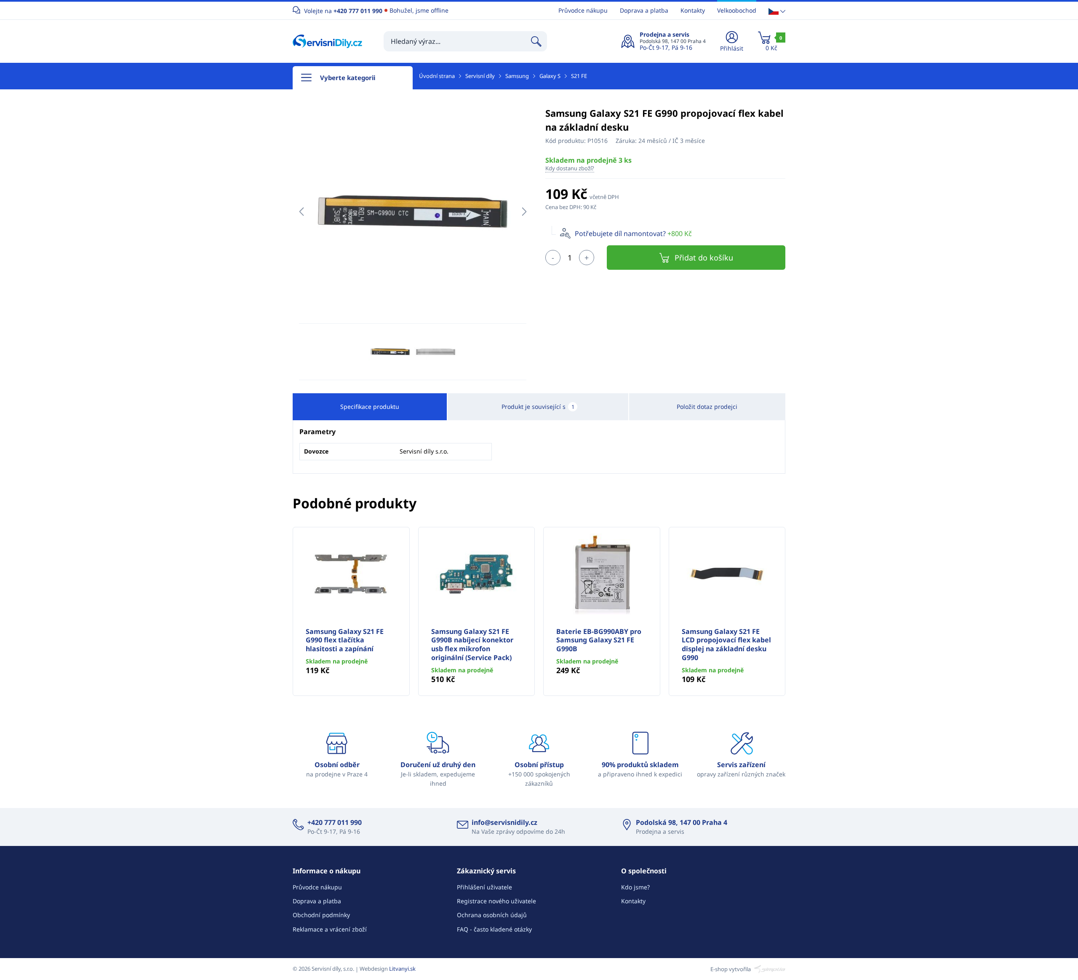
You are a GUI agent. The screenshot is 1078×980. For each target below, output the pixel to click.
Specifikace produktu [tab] (369, 407)
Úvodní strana (437, 76)
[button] (776, 11)
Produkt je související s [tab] (538, 407)
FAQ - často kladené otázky (494, 929)
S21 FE (579, 76)
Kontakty (692, 10)
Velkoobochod (736, 10)
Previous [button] (301, 211)
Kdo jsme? (635, 887)
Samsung (517, 76)
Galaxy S (549, 76)
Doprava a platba (644, 10)
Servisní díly (480, 76)
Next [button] (524, 211)
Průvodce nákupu (583, 10)
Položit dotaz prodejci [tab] (707, 407)
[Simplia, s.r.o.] (768, 968)
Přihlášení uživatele (484, 887)
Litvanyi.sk (402, 968)
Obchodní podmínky (321, 915)
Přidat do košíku (704, 257)
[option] (412, 211)
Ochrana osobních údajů (492, 915)
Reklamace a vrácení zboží (330, 929)
